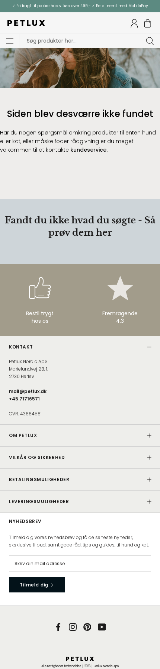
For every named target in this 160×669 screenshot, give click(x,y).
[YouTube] (102, 626)
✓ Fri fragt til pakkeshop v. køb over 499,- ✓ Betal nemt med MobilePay (80, 6)
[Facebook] (58, 626)
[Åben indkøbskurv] (148, 23)
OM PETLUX (23, 435)
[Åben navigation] (9, 41)
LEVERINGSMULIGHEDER (39, 501)
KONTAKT (21, 347)
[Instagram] (73, 626)
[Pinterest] (87, 626)
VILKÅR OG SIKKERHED (37, 457)
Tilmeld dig (35, 585)
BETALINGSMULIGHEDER (39, 479)
